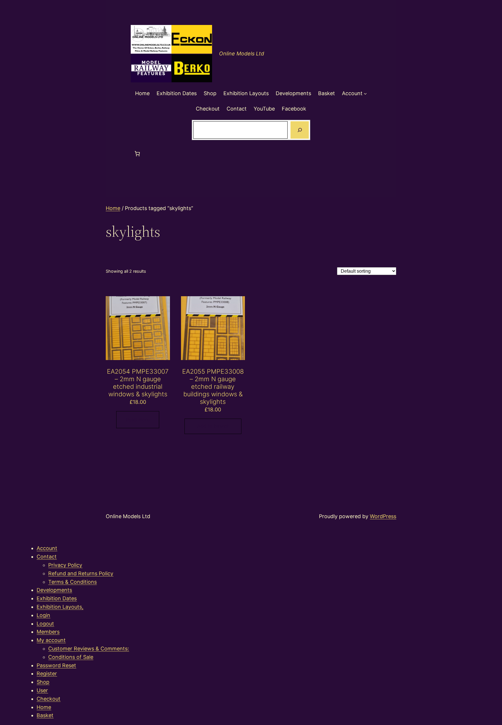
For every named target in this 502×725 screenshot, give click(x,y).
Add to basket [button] (213, 426)
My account (51, 640)
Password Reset (56, 665)
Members (48, 632)
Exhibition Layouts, (60, 607)
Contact (47, 557)
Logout (45, 624)
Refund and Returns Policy (80, 573)
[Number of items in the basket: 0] (137, 153)
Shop (43, 682)
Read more (138, 419)
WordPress (383, 516)
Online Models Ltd (241, 53)
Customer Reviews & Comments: (88, 649)
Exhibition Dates (57, 598)
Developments (54, 590)
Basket (45, 715)
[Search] (300, 130)
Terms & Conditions (72, 582)
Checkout (48, 699)
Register (47, 673)
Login (43, 615)
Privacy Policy (65, 565)
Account (47, 548)
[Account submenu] (365, 93)
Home (113, 208)
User (42, 690)
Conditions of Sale (70, 657)
